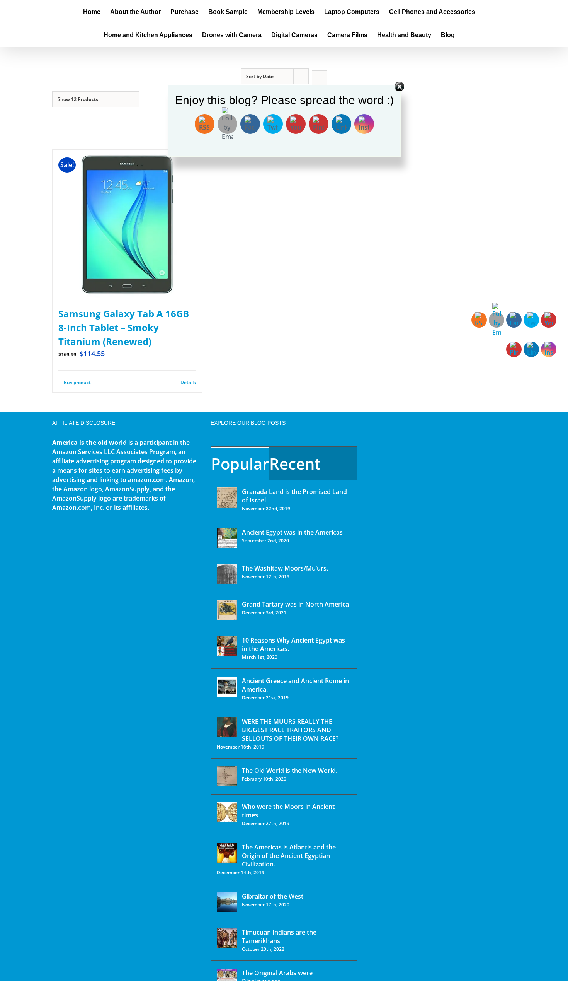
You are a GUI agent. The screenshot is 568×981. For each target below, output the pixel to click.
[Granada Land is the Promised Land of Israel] (227, 497)
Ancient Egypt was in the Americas (292, 532)
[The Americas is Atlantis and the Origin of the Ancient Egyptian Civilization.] (227, 853)
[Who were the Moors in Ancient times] (227, 812)
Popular (240, 463)
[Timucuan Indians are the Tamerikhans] (227, 938)
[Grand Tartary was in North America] (227, 610)
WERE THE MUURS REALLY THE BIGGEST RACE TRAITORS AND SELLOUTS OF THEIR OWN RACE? (290, 730)
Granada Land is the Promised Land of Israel (294, 495)
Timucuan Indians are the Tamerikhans (279, 936)
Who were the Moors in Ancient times (288, 810)
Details (188, 382)
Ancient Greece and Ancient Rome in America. (295, 685)
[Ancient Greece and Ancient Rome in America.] (227, 687)
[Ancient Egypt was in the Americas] (227, 538)
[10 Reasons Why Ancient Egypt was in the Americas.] (227, 646)
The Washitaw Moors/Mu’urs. (285, 568)
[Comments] (339, 463)
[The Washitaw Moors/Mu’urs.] (227, 574)
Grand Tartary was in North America (295, 604)
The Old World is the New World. (289, 770)
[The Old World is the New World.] (227, 776)
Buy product (77, 382)
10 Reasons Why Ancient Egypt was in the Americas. (293, 644)
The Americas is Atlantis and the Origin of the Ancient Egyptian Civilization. (289, 855)
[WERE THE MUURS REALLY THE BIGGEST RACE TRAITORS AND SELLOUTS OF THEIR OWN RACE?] (227, 727)
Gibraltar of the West (272, 896)
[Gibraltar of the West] (227, 902)
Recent (295, 463)
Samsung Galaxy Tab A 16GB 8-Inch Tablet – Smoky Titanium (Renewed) (123, 327)
